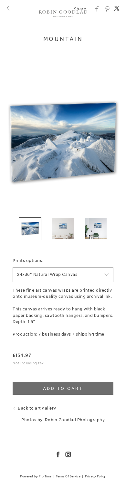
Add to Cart (63, 388)
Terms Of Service (68, 476)
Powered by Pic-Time (36, 476)
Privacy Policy (95, 476)
